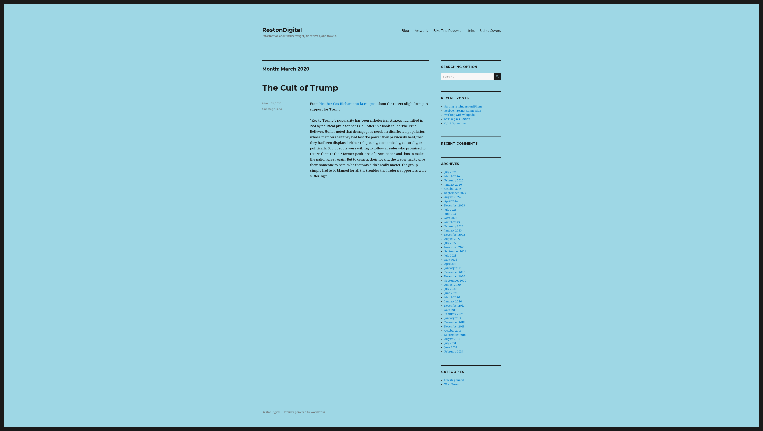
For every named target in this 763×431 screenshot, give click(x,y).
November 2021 (454, 247)
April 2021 (450, 264)
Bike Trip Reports (447, 31)
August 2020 (452, 285)
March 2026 (452, 176)
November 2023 (454, 205)
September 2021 (455, 251)
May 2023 (450, 218)
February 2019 (453, 314)
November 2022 (454, 234)
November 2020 (454, 276)
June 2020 (451, 293)
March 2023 (452, 222)
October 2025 (453, 189)
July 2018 (450, 343)
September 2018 (455, 335)
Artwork (421, 31)
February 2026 (453, 180)
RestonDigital (282, 29)
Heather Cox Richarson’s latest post (348, 104)
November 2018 (454, 326)
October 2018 (452, 330)
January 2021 (452, 268)
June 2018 (450, 347)
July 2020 (450, 289)
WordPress (451, 384)
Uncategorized (272, 108)
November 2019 (454, 305)
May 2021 (450, 260)
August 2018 (452, 339)
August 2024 (452, 197)
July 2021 (450, 255)
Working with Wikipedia (459, 115)
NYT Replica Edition (457, 119)
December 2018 (454, 322)
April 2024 (451, 201)
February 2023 (453, 226)
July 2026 (450, 172)
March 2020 (452, 297)
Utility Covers (490, 31)
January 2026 (453, 184)
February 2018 (453, 351)
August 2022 (452, 239)
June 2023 (450, 214)
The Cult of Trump (300, 88)
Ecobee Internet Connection (462, 110)
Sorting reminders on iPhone (463, 106)
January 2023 (453, 230)
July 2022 (450, 243)
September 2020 (455, 280)
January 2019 (452, 318)
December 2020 (454, 272)
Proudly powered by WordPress (304, 412)
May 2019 (450, 310)
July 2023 (450, 209)
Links (470, 31)
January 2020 (453, 301)
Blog (405, 31)
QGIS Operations (455, 123)
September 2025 (455, 193)
